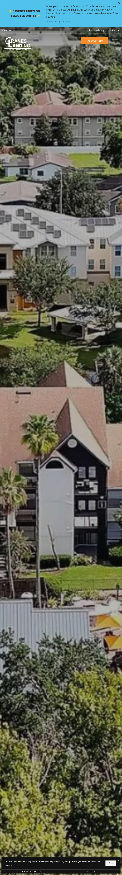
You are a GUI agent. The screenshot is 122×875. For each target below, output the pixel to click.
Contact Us (90, 872)
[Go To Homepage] (17, 39)
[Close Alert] (119, 3)
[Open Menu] (115, 37)
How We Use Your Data (31, 872)
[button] (2, 1)
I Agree (111, 863)
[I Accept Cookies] (118, 860)
